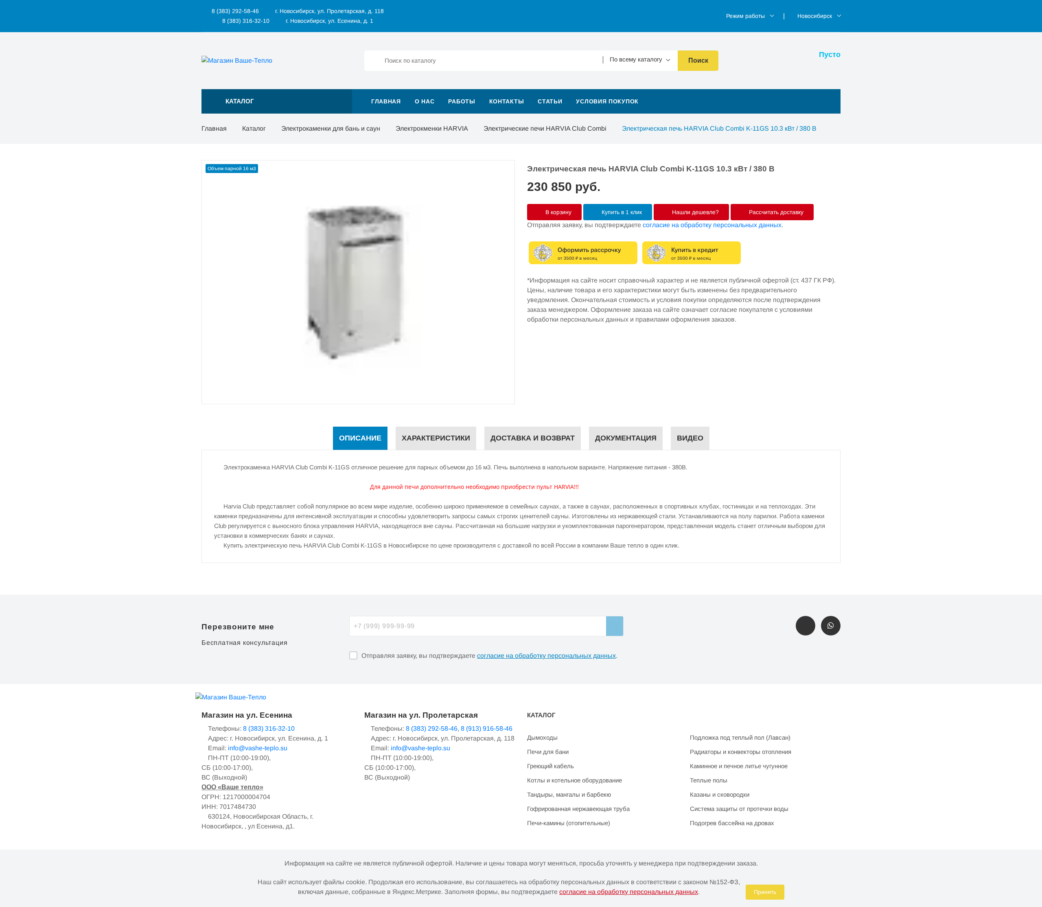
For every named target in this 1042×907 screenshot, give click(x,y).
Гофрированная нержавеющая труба (578, 808)
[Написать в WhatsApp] (831, 625)
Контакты (506, 101)
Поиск (698, 60)
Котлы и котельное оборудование (574, 780)
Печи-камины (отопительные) (568, 822)
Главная (386, 101)
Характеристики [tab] (436, 438)
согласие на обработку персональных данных (712, 224)
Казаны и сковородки (719, 794)
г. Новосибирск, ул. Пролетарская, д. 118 (329, 11)
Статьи (550, 101)
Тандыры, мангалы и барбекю (569, 794)
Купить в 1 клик (621, 212)
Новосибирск (815, 16)
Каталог (254, 128)
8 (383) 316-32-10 (245, 21)
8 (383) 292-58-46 (234, 11)
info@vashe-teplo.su (257, 748)
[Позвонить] (805, 625)
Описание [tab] (360, 438)
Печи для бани (548, 751)
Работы (461, 101)
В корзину (557, 212)
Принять (765, 892)
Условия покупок (607, 101)
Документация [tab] (626, 438)
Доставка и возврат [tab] (532, 438)
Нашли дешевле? (694, 212)
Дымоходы (542, 737)
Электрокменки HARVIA (432, 128)
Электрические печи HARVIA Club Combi (545, 128)
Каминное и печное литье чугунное (739, 765)
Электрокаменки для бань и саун (330, 128)
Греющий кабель (550, 765)
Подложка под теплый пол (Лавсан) (740, 737)
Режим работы (745, 16)
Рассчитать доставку (775, 212)
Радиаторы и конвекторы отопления (740, 751)
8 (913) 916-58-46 (486, 728)
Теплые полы (708, 780)
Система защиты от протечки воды (739, 808)
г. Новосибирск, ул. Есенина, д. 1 (329, 21)
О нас (425, 101)
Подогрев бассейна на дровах (732, 822)
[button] (276, 101)
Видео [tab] (690, 438)
